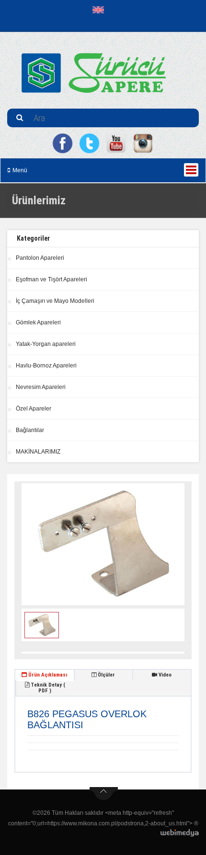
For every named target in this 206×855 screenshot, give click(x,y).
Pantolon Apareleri (40, 258)
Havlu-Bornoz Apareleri (46, 365)
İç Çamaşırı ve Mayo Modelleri (55, 301)
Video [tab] (164, 675)
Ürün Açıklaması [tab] (47, 675)
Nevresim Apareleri (41, 387)
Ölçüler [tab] (105, 675)
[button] (100, 9)
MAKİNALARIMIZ (38, 451)
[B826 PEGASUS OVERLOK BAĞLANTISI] (103, 544)
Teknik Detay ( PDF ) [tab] (47, 688)
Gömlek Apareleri (38, 322)
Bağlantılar (30, 430)
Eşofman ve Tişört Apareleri (51, 279)
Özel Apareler (33, 408)
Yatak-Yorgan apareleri (46, 344)
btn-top (104, 793)
